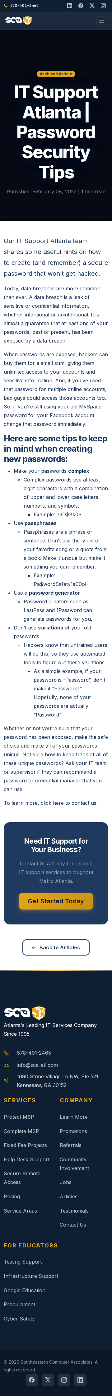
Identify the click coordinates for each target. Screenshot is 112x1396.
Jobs (66, 1182)
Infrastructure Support (31, 1276)
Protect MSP (19, 1117)
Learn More (74, 1117)
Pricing (12, 1196)
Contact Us (73, 1225)
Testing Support (23, 1262)
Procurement (19, 1304)
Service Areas (20, 1211)
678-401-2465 (34, 1053)
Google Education (24, 1290)
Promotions (73, 1131)
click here (52, 803)
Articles (68, 1196)
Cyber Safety (19, 1318)
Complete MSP (21, 1131)
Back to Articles (60, 947)
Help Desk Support (26, 1159)
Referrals (71, 1145)
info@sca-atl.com (37, 1065)
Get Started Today (56, 901)
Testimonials (74, 1211)
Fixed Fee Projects (25, 1145)
